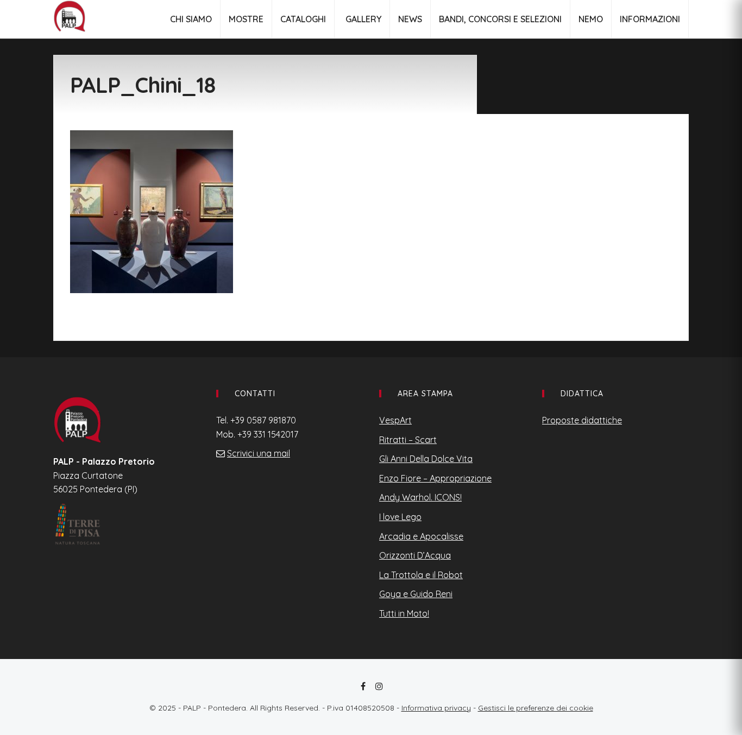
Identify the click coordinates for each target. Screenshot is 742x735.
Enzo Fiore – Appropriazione (435, 478)
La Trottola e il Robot (421, 574)
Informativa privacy (436, 708)
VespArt (395, 420)
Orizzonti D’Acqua (415, 555)
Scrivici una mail (258, 453)
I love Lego (400, 516)
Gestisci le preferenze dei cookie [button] (535, 708)
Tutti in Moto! (404, 613)
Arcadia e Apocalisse (421, 536)
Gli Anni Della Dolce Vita (426, 458)
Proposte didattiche (582, 420)
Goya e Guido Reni (415, 593)
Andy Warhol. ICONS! (420, 497)
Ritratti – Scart (408, 439)
